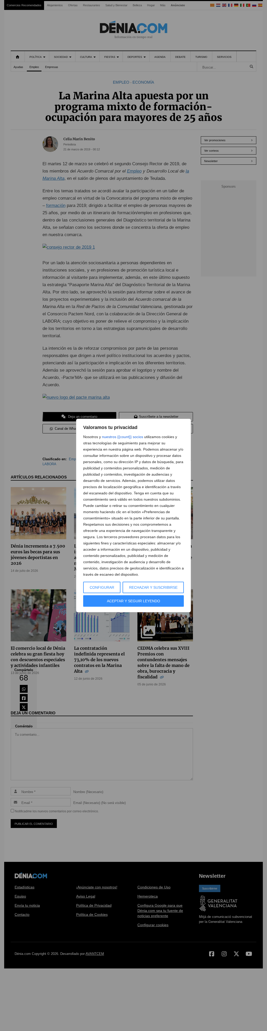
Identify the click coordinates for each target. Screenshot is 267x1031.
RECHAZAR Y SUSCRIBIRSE (153, 587)
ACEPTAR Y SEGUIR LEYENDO (133, 601)
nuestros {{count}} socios (122, 437)
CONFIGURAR (102, 587)
